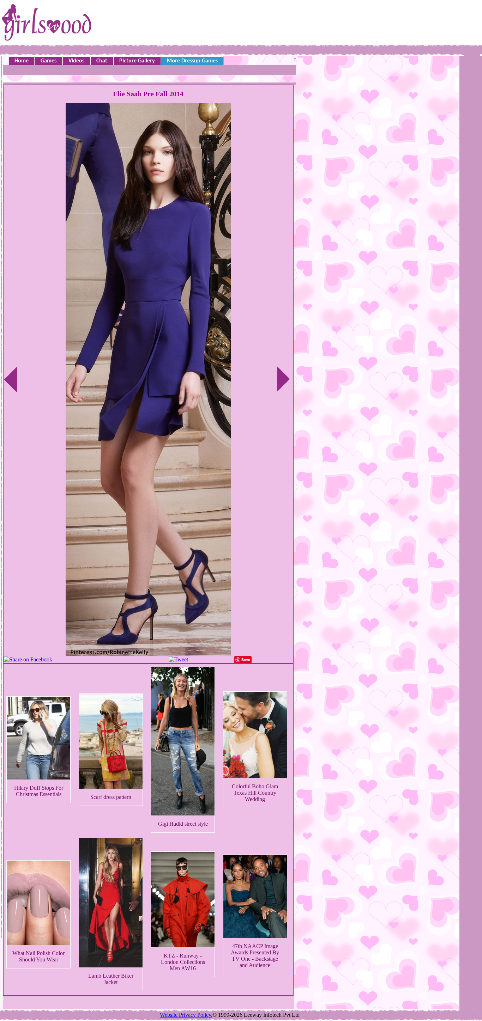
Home (21, 61)
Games (48, 61)
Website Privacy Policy (185, 1015)
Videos (76, 61)
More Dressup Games (192, 61)
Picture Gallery (137, 61)
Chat (101, 61)
